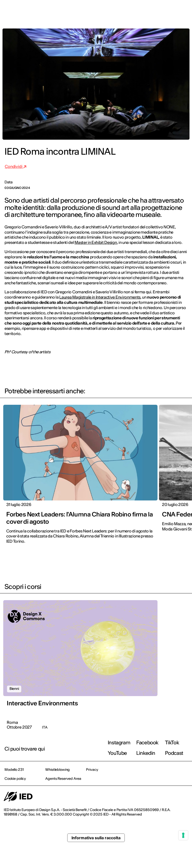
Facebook (147, 742)
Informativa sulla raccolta (96, 837)
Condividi (14, 166)
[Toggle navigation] (184, 10)
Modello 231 (14, 769)
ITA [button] (145, 10)
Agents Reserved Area (63, 778)
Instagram (119, 742)
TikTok (172, 742)
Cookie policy (15, 778)
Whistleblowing (57, 769)
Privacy (92, 769)
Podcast (174, 753)
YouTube (117, 753)
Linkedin (145, 753)
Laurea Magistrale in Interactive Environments (99, 297)
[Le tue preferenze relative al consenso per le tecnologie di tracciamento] (183, 835)
